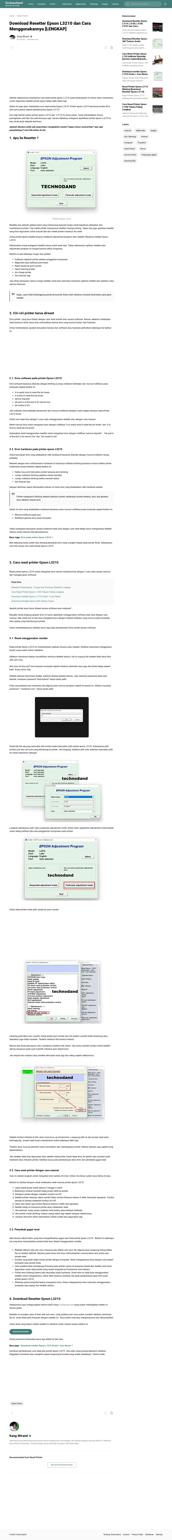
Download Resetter (21, 1332)
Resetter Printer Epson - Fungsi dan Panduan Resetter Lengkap (41, 587)
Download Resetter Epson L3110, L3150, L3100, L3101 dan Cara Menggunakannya (134, 24)
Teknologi (94, 4)
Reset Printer (16, 1403)
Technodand (14, 2)
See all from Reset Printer (62, 1465)
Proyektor (142, 143)
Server (142, 149)
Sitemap (159, 1534)
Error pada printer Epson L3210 (36, 537)
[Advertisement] (61, 75)
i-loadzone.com (66, 1304)
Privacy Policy (137, 1534)
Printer (52, 4)
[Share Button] (111, 47)
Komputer (41, 4)
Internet (144, 137)
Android (115, 4)
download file (129, 161)
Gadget (105, 4)
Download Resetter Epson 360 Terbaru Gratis (32, 601)
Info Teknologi (130, 137)
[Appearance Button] (165, 4)
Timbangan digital (148, 155)
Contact (126, 1534)
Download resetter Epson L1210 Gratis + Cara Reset (35, 596)
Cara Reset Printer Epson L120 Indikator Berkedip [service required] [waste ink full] (134, 56)
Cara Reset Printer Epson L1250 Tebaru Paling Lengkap (37, 592)
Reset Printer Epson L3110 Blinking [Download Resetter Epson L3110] (135, 89)
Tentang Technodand (112, 1534)
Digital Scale (81, 4)
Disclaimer (149, 1534)
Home (30, 4)
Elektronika (67, 4)
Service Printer (130, 155)
